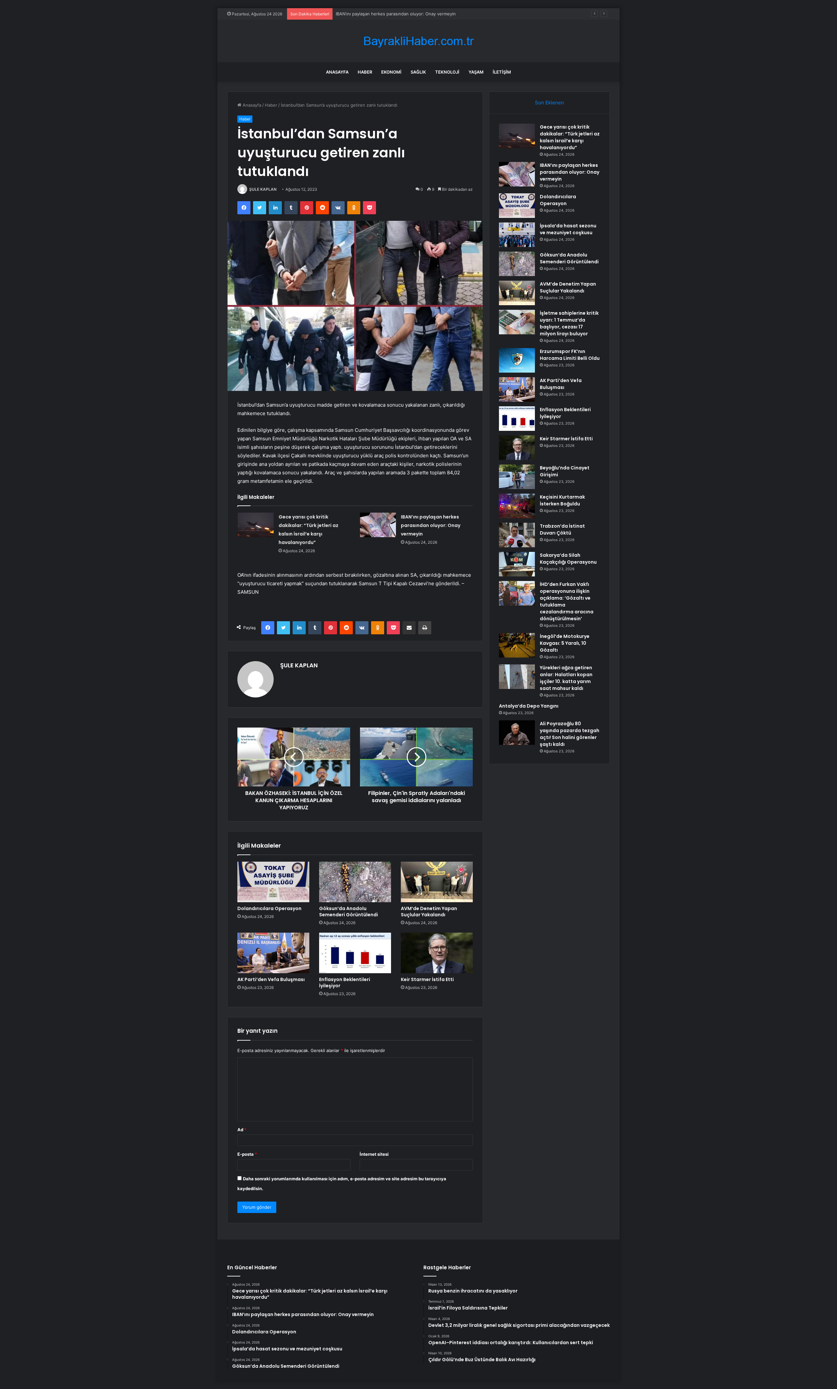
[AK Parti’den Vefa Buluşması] (273, 953)
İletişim (502, 72)
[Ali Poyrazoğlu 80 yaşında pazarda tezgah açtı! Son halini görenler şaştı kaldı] (517, 732)
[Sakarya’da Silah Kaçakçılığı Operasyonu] (517, 564)
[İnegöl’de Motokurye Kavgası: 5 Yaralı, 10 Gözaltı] (517, 645)
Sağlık (418, 72)
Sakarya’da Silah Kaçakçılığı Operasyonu (568, 558)
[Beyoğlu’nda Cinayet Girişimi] (517, 477)
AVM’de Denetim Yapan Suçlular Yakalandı (429, 911)
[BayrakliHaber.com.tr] (418, 41)
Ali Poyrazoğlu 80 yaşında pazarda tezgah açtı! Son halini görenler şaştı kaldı (569, 733)
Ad (242, 1129)
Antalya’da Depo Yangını (528, 706)
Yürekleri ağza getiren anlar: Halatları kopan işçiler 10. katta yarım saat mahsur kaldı (566, 678)
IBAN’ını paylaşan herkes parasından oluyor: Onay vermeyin (430, 525)
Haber (365, 72)
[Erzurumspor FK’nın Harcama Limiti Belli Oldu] (517, 360)
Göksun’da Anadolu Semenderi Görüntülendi (348, 911)
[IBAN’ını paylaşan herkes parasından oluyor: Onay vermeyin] (378, 525)
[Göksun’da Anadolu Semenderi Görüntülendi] (355, 882)
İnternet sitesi (374, 1154)
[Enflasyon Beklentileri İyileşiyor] (355, 953)
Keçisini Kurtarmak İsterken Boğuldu (562, 500)
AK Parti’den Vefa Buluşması (271, 979)
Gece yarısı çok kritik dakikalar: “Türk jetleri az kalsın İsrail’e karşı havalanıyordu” (570, 137)
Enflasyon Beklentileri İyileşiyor (344, 982)
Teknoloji (447, 72)
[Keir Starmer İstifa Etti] (437, 953)
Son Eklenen (549, 102)
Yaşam (476, 72)
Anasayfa (337, 72)
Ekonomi (391, 72)
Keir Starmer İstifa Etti (427, 979)
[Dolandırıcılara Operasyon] (273, 882)
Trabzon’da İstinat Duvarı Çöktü (562, 529)
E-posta (247, 1154)
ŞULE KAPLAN (263, 189)
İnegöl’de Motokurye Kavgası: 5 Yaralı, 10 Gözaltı (564, 643)
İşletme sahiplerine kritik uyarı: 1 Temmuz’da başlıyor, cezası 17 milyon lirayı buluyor (569, 323)
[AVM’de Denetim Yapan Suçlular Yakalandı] (437, 882)
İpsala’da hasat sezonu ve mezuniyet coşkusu (568, 229)
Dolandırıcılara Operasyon (361, 13)
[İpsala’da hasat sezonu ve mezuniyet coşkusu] (517, 234)
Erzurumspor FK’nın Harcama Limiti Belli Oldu (570, 354)
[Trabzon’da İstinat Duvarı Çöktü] (517, 535)
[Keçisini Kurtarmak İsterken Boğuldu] (517, 506)
